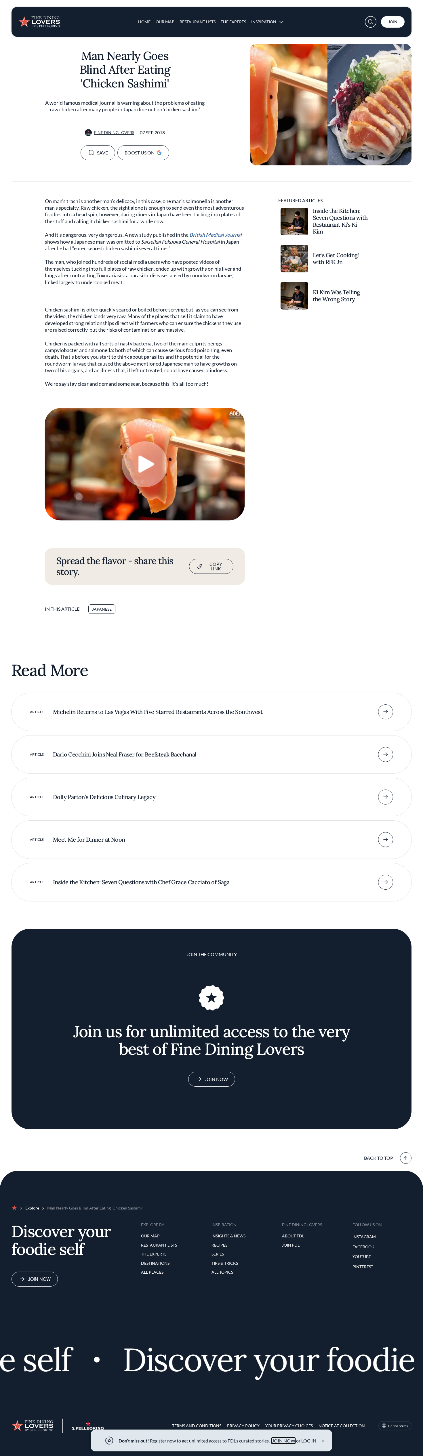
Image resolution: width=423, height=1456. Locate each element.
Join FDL (291, 1245)
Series (218, 1254)
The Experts (233, 21)
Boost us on (140, 152)
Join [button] (392, 21)
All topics (222, 1272)
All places (152, 1272)
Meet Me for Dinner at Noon (89, 839)
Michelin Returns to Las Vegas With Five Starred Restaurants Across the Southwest (157, 711)
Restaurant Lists (198, 21)
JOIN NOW (283, 1440)
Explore (32, 1207)
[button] (370, 22)
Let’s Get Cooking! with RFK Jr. (336, 258)
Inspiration (263, 21)
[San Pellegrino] (88, 1428)
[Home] (39, 19)
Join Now (216, 1079)
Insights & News (228, 1236)
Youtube (361, 1256)
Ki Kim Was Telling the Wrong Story (336, 296)
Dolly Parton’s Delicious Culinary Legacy (104, 796)
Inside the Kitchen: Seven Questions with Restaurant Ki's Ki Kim (340, 221)
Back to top (378, 1158)
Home (144, 21)
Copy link (215, 566)
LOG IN (308, 1440)
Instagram (364, 1237)
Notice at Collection (342, 1425)
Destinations (155, 1263)
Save (102, 152)
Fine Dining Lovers (114, 132)
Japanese (102, 609)
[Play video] (145, 464)
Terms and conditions (196, 1425)
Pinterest (362, 1266)
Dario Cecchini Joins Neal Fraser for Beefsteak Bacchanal (124, 754)
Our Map (165, 21)
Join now (39, 1279)
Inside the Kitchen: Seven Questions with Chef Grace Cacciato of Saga (141, 882)
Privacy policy (243, 1425)
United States (398, 1426)
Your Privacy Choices (289, 1425)
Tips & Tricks (225, 1263)
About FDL (293, 1236)
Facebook (363, 1247)
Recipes (219, 1245)
